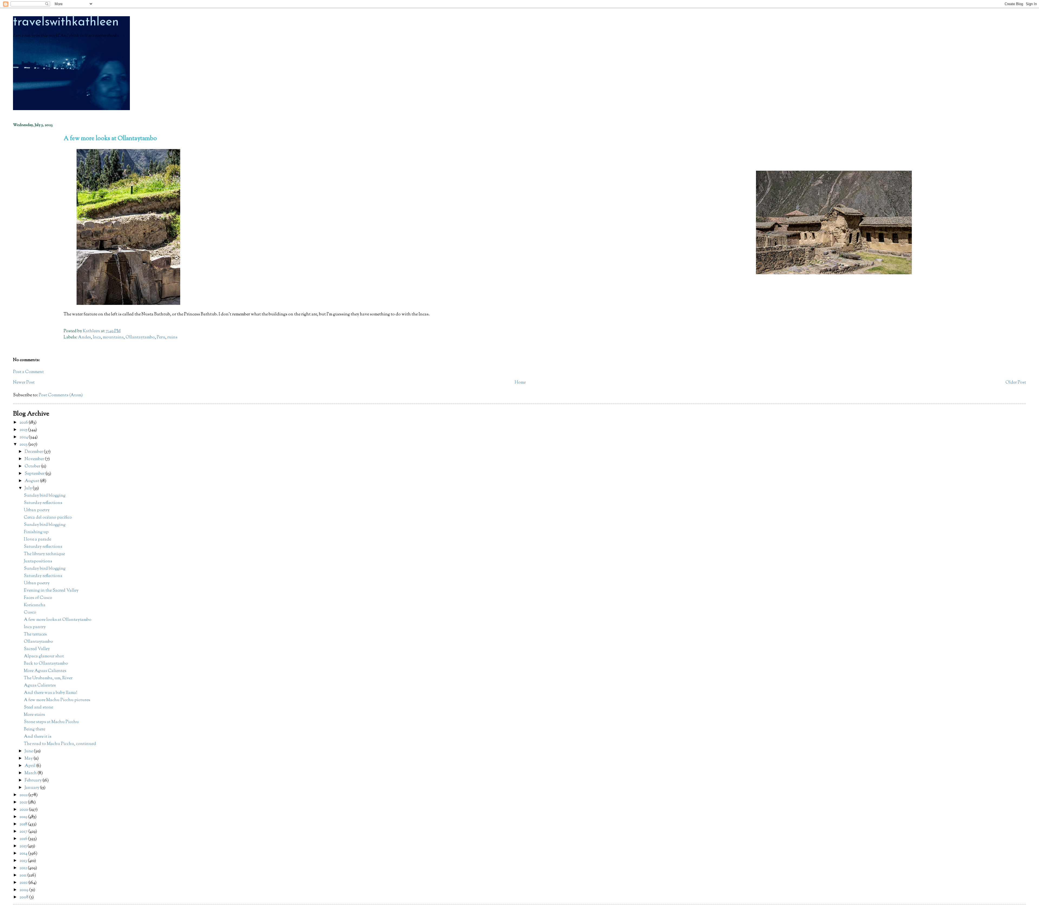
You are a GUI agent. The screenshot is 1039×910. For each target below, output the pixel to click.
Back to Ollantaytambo (46, 664)
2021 (23, 802)
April (30, 766)
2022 (23, 795)
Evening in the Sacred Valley (51, 591)
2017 (23, 832)
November (35, 459)
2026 (24, 423)
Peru (161, 337)
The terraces (35, 634)
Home (520, 383)
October (33, 466)
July (29, 488)
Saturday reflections (43, 503)
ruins (172, 337)
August (32, 481)
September (35, 474)
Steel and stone (38, 707)
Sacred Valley (37, 649)
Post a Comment (28, 372)
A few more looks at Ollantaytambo (57, 620)
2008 (24, 897)
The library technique (44, 554)
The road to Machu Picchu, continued (60, 744)
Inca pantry (35, 627)
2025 (23, 430)
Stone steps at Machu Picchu (51, 722)
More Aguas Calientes (45, 671)
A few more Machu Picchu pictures (57, 700)
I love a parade (37, 539)
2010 (23, 883)
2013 (23, 861)
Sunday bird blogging (44, 496)
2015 (23, 846)
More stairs (34, 715)
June (29, 751)
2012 (23, 868)
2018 (23, 824)
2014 (23, 853)
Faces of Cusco (38, 598)
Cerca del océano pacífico (48, 518)
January (32, 788)
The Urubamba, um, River (48, 678)
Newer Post (24, 383)
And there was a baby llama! (50, 693)
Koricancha (34, 605)
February (33, 780)
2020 (24, 810)
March (31, 773)
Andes (84, 337)
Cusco (30, 612)
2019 (23, 817)
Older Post (1015, 383)
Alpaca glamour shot (44, 656)
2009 (24, 890)
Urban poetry (37, 510)
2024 (24, 437)
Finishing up (36, 532)
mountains (113, 337)
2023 (23, 444)
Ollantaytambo (140, 337)
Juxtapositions (38, 561)
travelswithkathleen (66, 22)
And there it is (37, 737)
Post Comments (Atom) (61, 395)
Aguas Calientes (40, 685)
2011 (23, 875)
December (34, 452)
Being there (34, 729)
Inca (97, 337)
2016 (23, 839)
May (29, 759)
